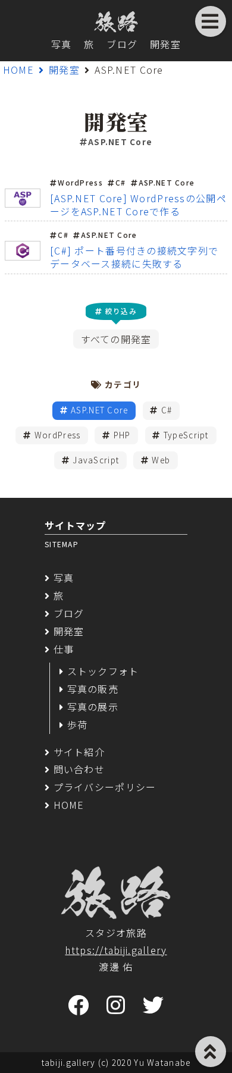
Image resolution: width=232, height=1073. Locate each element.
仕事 (64, 649)
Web (161, 460)
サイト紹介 (79, 752)
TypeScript (186, 435)
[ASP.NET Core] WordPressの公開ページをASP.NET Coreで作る (138, 204)
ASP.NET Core (99, 410)
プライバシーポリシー (105, 787)
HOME (18, 69)
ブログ (121, 44)
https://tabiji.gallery (116, 950)
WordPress (58, 435)
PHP (122, 435)
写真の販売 (92, 689)
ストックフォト (103, 671)
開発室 (165, 44)
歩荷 (77, 724)
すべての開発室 (116, 339)
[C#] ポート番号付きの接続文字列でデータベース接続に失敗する (134, 257)
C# (167, 410)
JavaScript (96, 460)
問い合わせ (79, 769)
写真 (61, 44)
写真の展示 (92, 706)
